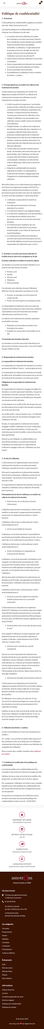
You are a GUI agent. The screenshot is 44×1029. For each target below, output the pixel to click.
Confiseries (6, 946)
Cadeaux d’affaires (8, 953)
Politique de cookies (9, 1007)
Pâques (4, 975)
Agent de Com (30, 1024)
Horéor (4, 935)
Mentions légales (8, 1000)
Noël (3, 964)
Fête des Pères (7, 971)
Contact (5, 993)
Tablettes (5, 939)
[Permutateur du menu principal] (4, 3)
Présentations (7, 932)
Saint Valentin (7, 978)
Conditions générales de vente (12, 997)
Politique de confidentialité (11, 1004)
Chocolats (5, 928)
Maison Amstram (8, 990)
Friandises (5, 942)
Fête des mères (7, 968)
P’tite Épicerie (7, 949)
